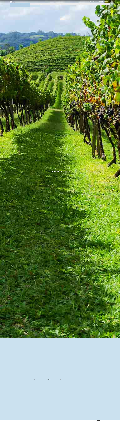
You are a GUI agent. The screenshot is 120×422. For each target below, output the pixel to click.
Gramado (34, 379)
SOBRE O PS (90, 1)
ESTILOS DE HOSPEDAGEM (100, 1)
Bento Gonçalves (48, 379)
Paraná (25, 5)
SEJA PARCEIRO (105, 1)
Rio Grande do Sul (35, 5)
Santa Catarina (15, 5)
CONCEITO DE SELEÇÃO (94, 1)
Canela (60, 379)
